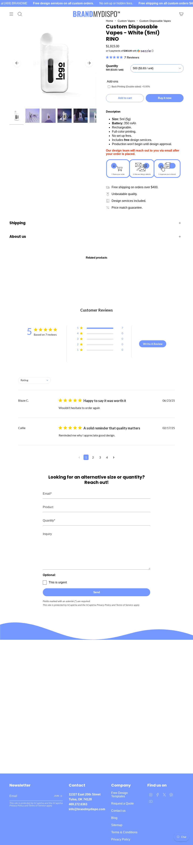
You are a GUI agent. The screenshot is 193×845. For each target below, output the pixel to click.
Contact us (118, 810)
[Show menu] (11, 14)
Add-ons (112, 81)
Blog (114, 817)
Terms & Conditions (124, 832)
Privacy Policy (104, 605)
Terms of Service (124, 605)
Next (89, 63)
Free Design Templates (119, 794)
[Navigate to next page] (113, 457)
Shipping (17, 222)
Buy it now (164, 98)
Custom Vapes (126, 20)
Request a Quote (122, 803)
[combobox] (34, 380)
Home (109, 20)
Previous (17, 63)
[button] (145, 51)
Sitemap (116, 825)
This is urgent (58, 582)
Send (96, 592)
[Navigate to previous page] (79, 457)
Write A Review (152, 343)
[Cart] (181, 14)
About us (17, 236)
